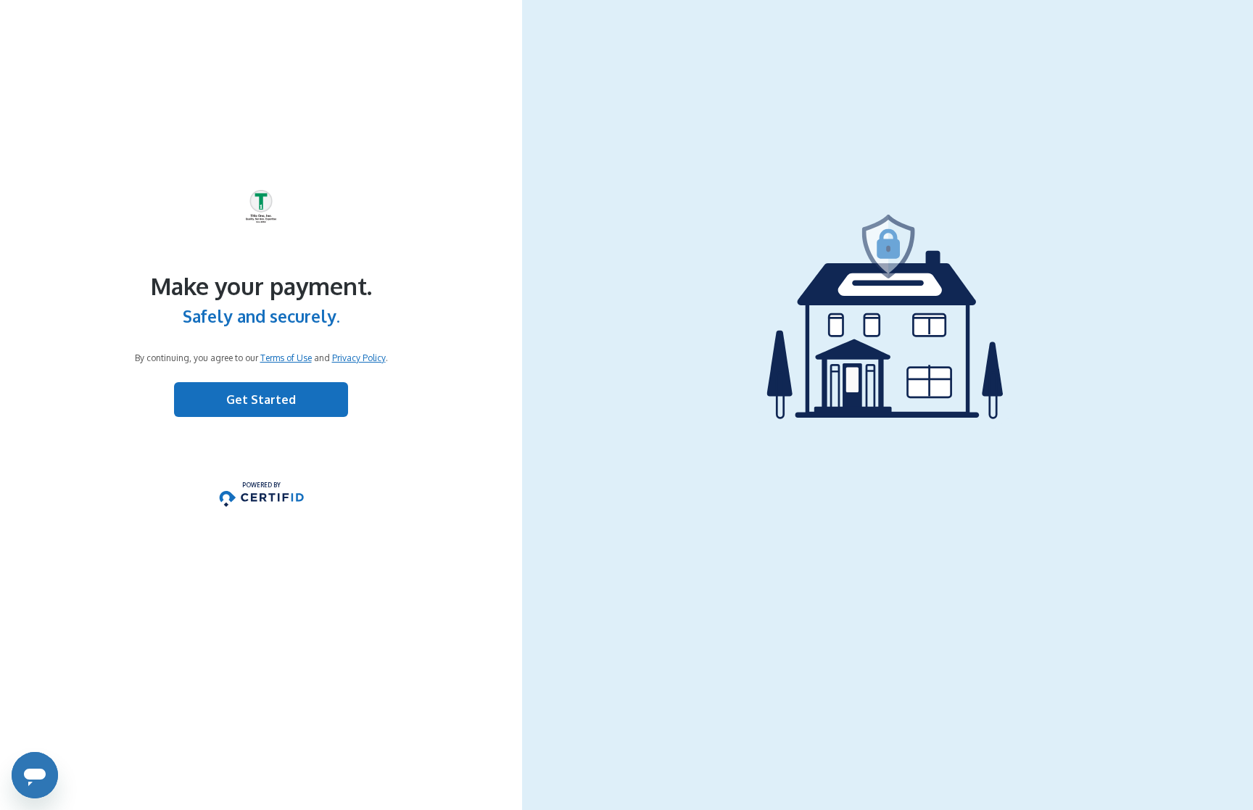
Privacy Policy (359, 357)
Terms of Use (286, 357)
